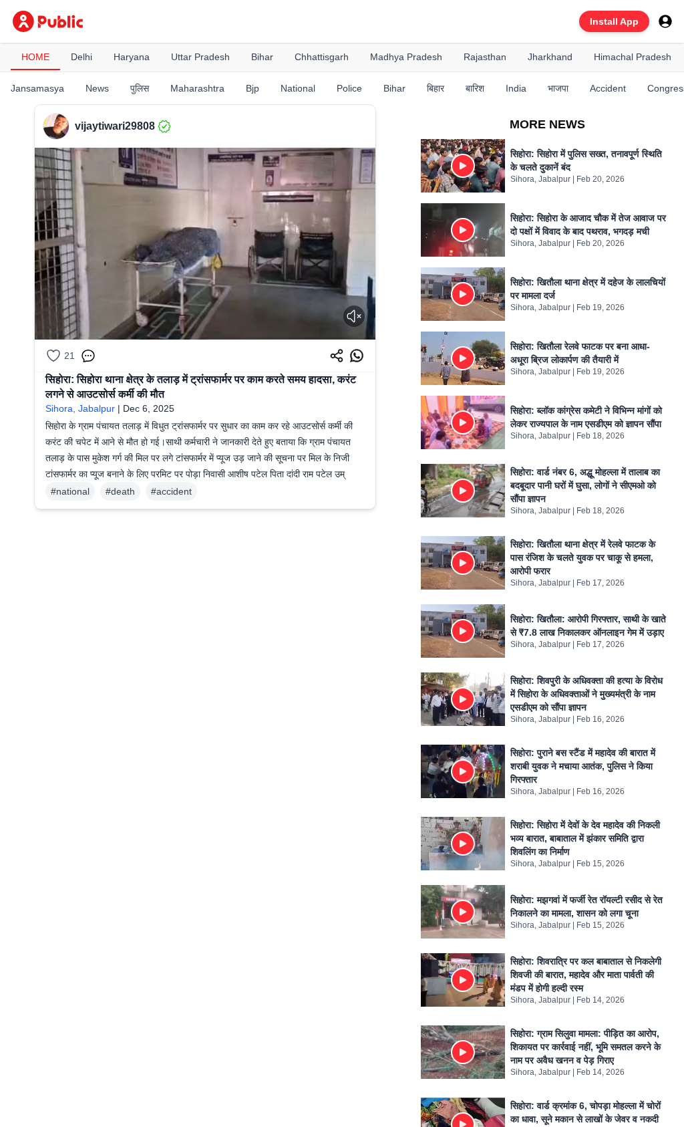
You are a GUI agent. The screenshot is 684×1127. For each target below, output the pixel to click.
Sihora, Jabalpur (80, 408)
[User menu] (665, 21)
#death (120, 491)
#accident (171, 491)
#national (70, 491)
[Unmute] (354, 316)
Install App (614, 21)
